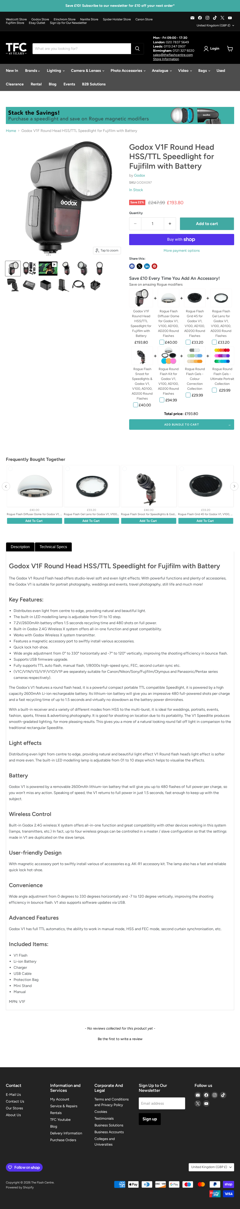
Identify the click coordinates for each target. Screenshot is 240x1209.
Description (20, 547)
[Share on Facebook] (132, 266)
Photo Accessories (127, 70)
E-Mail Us (13, 1094)
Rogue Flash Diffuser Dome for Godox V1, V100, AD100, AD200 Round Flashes (168, 323)
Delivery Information (66, 1133)
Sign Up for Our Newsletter (68, 23)
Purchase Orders (63, 1140)
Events (69, 84)
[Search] (137, 48)
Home (11, 131)
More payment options (182, 251)
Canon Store (144, 19)
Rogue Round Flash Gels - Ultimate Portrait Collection (222, 376)
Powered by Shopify (20, 1187)
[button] (120, 1038)
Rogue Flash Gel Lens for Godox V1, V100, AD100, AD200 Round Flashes (220, 323)
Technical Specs (53, 547)
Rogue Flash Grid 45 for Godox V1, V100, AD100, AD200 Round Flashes (194, 323)
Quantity (136, 213)
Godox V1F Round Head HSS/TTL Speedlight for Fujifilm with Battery (141, 323)
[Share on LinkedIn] (147, 266)
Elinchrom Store (64, 19)
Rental (36, 84)
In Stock (136, 190)
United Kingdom (213, 25)
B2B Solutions (93, 84)
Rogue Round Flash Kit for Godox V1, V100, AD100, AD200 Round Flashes (168, 381)
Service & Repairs (63, 1106)
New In (12, 70)
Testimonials (104, 1118)
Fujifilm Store (15, 23)
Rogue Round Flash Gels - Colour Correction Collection (195, 379)
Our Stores (14, 1108)
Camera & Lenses (86, 70)
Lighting (54, 70)
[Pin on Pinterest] (154, 266)
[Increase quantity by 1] (170, 223)
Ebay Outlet (37, 23)
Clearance (15, 84)
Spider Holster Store (117, 19)
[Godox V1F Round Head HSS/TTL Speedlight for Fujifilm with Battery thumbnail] (12, 268)
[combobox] (82, 48)
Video (183, 70)
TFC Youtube (60, 1120)
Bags (203, 70)
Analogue (160, 70)
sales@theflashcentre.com (173, 55)
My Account (59, 1099)
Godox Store (40, 19)
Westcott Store (16, 19)
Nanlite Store (89, 19)
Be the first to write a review (120, 1039)
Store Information (166, 59)
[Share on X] (139, 266)
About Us (13, 1115)
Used (221, 70)
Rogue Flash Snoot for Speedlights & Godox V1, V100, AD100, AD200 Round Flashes (142, 384)
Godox (139, 175)
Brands (31, 70)
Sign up (149, 1119)
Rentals (56, 1113)
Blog (52, 84)
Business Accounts (109, 1132)
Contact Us (15, 1101)
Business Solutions (108, 1125)
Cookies (100, 1112)
